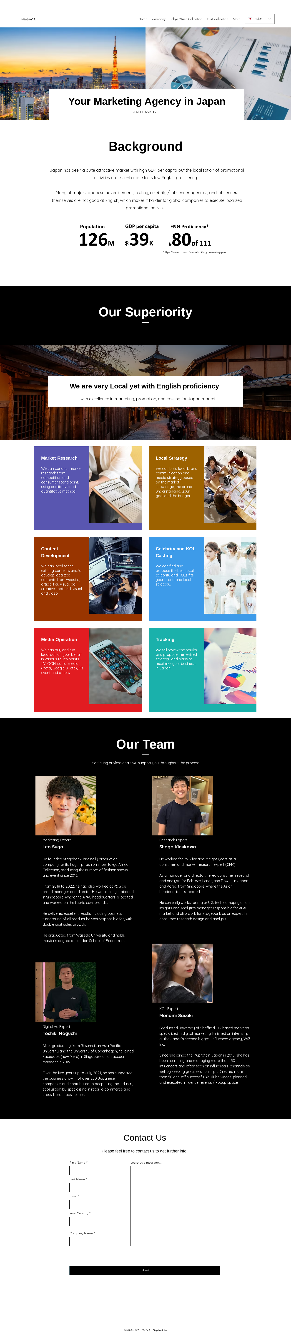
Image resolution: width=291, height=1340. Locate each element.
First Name (77, 1162)
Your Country (79, 1213)
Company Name (81, 1233)
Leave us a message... (146, 1162)
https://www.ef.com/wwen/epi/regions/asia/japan (195, 252)
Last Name (77, 1179)
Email (73, 1196)
